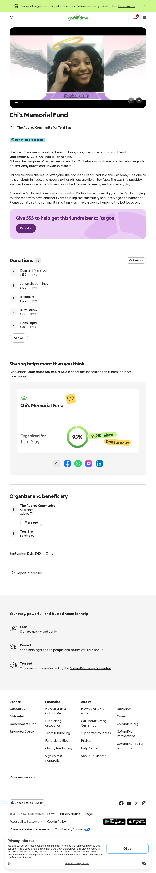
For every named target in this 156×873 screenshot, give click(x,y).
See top (138, 260)
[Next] (139, 100)
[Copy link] (56, 463)
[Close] (145, 6)
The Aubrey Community (37, 505)
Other (50, 553)
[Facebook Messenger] (88, 463)
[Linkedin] (99, 463)
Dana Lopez (28, 323)
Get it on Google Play (114, 821)
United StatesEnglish (29, 802)
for (44, 127)
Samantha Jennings (34, 283)
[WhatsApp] (78, 463)
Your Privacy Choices (69, 829)
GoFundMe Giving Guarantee (90, 668)
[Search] (12, 17)
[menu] (144, 17)
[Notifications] (135, 17)
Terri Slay (27, 531)
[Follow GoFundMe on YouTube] (129, 803)
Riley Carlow (28, 310)
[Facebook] (67, 463)
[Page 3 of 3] (22, 102)
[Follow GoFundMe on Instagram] (144, 803)
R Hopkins (27, 296)
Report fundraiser (29, 573)
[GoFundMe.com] (78, 17)
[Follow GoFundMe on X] (136, 803)
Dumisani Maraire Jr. (34, 270)
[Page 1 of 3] (16, 102)
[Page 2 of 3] (20, 102)
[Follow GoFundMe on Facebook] (121, 803)
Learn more (126, 6)
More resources (21, 777)
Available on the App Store (136, 821)
